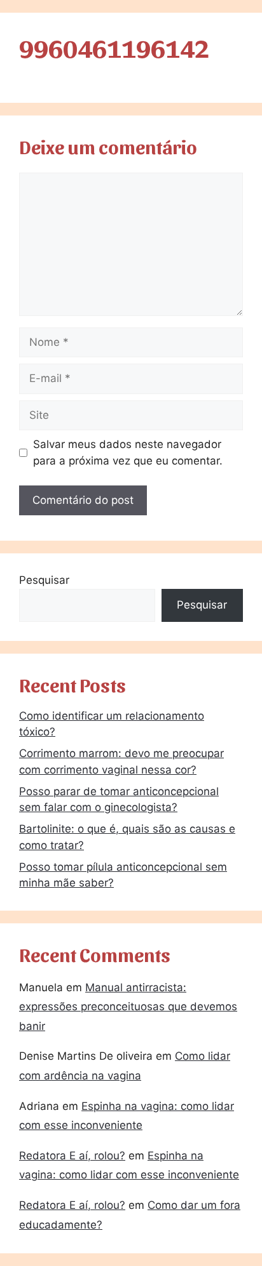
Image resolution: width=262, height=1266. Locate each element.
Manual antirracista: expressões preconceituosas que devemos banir (128, 1006)
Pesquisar (44, 580)
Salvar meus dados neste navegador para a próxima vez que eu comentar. (128, 452)
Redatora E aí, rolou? (72, 1155)
